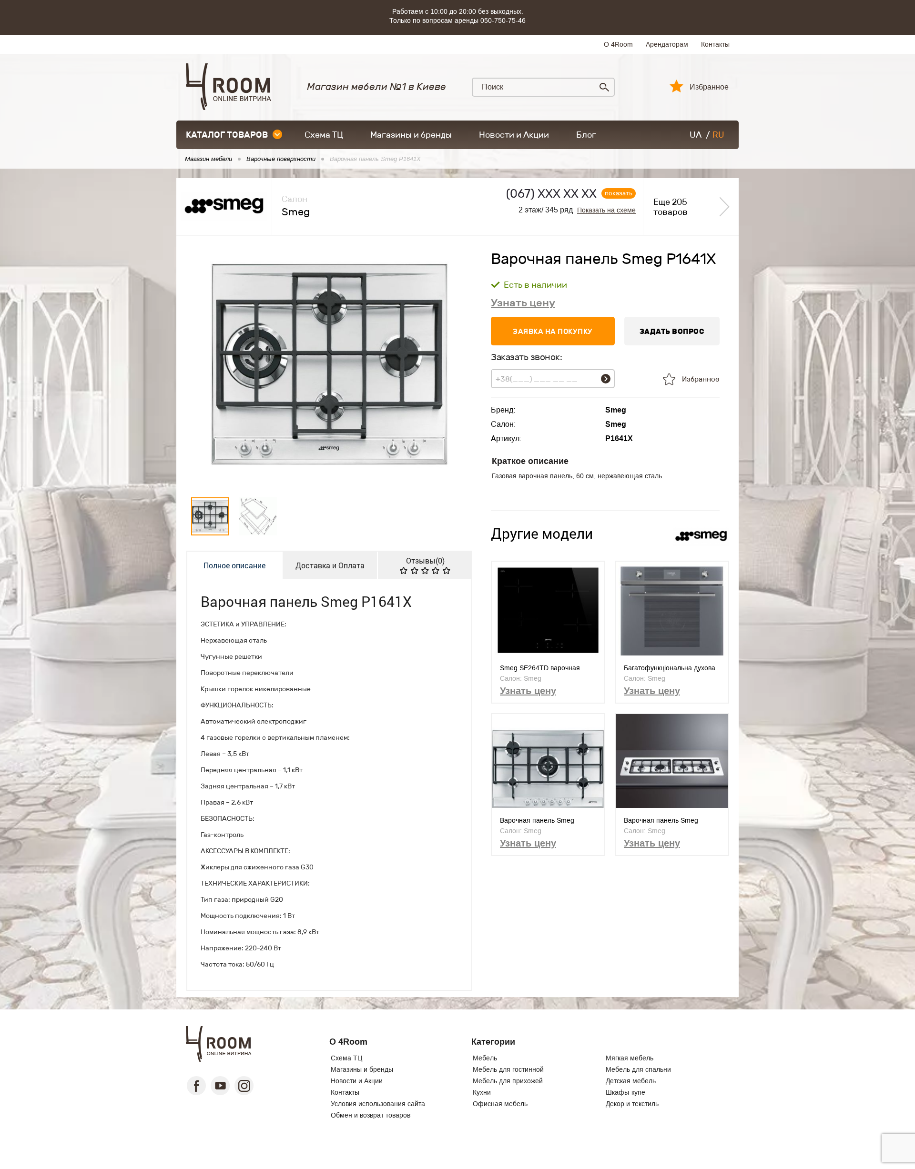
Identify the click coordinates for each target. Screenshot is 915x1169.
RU (718, 135)
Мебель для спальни (638, 1069)
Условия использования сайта (378, 1104)
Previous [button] (202, 364)
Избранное (709, 87)
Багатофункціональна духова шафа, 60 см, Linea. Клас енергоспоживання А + (669, 668)
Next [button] (457, 364)
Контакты (715, 44)
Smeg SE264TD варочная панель (540, 668)
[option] (329, 364)
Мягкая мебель (629, 1058)
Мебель (485, 1058)
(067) (551, 194)
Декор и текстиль (632, 1104)
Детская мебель (631, 1081)
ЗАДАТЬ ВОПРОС (672, 331)
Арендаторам (667, 44)
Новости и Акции (514, 135)
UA (696, 135)
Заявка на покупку (553, 331)
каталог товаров (227, 135)
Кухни (482, 1092)
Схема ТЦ (324, 135)
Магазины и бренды (411, 135)
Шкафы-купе (625, 1092)
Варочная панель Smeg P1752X (537, 820)
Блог (586, 135)
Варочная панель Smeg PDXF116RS (661, 820)
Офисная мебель (500, 1104)
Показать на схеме (606, 210)
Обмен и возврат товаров (370, 1115)
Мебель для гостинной (508, 1069)
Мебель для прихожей (508, 1081)
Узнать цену (523, 302)
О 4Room (618, 44)
